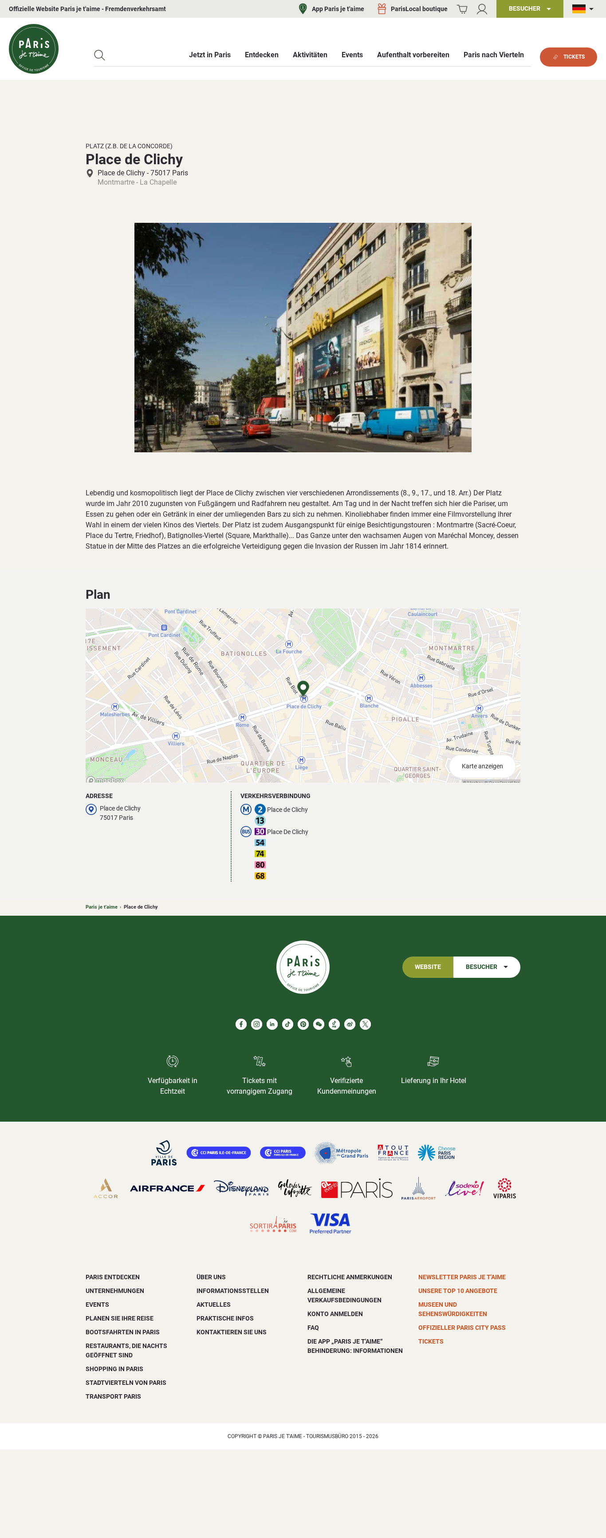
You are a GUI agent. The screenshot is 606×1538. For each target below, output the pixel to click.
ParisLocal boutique (419, 8)
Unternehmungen (115, 1290)
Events (97, 1304)
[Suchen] (99, 55)
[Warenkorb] (462, 9)
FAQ (313, 1327)
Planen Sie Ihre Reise (119, 1318)
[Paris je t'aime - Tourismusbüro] (34, 49)
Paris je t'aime (102, 907)
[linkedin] (272, 1024)
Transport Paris (113, 1396)
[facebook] (241, 1024)
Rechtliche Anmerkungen (349, 1277)
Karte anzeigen (482, 766)
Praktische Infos (225, 1318)
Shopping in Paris (114, 1368)
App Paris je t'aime (338, 8)
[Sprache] (584, 9)
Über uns (211, 1277)
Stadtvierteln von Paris (126, 1382)
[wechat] (318, 1024)
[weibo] (349, 1024)
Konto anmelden (335, 1313)
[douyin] (334, 1024)
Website (428, 967)
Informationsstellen (233, 1290)
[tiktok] (287, 1024)
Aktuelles (214, 1304)
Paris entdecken (113, 1277)
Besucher (481, 967)
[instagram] (256, 1024)
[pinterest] (303, 1024)
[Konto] (482, 9)
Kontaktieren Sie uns (232, 1332)
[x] (365, 1024)
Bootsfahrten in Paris (123, 1332)
